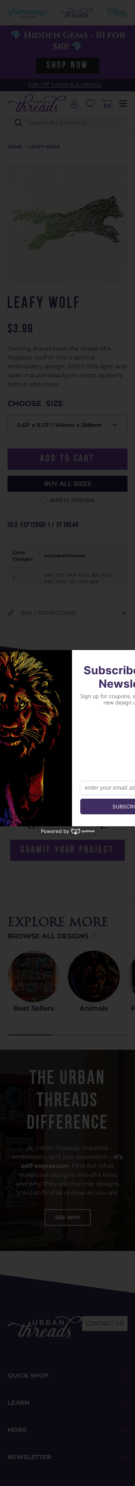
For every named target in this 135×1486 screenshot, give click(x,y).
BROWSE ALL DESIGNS (49, 936)
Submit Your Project (67, 850)
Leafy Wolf (44, 147)
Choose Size (35, 403)
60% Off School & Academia (64, 84)
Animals (94, 1008)
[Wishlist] (90, 103)
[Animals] (94, 976)
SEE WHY (67, 1217)
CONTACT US (105, 1323)
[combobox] (68, 122)
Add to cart (67, 458)
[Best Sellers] (34, 976)
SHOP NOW (67, 65)
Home (15, 147)
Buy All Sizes (67, 483)
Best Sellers (34, 1008)
